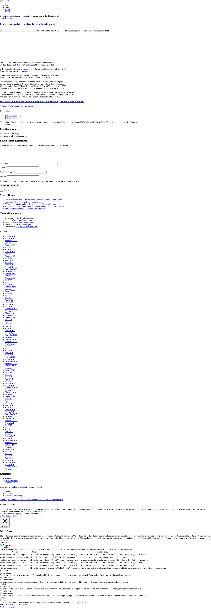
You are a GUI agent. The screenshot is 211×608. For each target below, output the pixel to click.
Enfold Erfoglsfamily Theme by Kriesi (27, 487)
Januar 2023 (9, 285)
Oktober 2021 (10, 313)
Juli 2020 (8, 346)
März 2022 (9, 302)
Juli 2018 (8, 399)
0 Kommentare (18, 106)
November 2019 (11, 364)
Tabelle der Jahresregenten (24, 218)
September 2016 (11, 447)
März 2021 (9, 328)
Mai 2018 (8, 403)
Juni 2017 (8, 427)
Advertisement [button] (5, 591)
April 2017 (9, 432)
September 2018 (11, 394)
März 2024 (9, 263)
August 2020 (10, 344)
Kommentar (5, 163)
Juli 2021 (8, 320)
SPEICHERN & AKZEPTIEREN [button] (13, 605)
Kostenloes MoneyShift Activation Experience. (23, 202)
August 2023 (10, 278)
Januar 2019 (9, 386)
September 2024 (11, 254)
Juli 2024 (8, 258)
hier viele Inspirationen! (22, 71)
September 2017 (11, 421)
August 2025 (10, 245)
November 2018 (11, 390)
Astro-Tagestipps (24, 16)
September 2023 (11, 276)
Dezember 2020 (11, 335)
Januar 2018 (9, 412)
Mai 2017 (8, 429)
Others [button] (2, 598)
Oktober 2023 (10, 274)
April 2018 (9, 405)
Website (3, 177)
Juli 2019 (8, 372)
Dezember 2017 (11, 414)
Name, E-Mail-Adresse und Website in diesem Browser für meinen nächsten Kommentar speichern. (41, 181)
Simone (31, 106)
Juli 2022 (8, 293)
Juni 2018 (8, 401)
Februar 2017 (10, 436)
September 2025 (11, 243)
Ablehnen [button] (26, 514)
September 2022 (11, 289)
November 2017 (11, 416)
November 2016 (11, 443)
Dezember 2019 (11, 361)
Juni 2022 (8, 295)
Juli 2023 (8, 280)
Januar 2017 (9, 438)
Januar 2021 (9, 333)
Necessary (7, 545)
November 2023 (11, 271)
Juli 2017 (8, 425)
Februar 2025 (10, 252)
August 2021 (10, 317)
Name (3, 168)
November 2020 (11, 337)
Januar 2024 (9, 267)
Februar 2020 (10, 357)
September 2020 (11, 342)
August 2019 (10, 370)
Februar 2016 (10, 462)
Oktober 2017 (10, 418)
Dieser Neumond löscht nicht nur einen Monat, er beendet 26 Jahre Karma (33, 200)
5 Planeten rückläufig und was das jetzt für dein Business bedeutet (30, 204)
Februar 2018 (10, 410)
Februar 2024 (10, 265)
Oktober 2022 (10, 287)
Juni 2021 (8, 322)
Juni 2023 (8, 282)
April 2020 (9, 353)
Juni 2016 (8, 454)
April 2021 (9, 326)
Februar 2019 (10, 383)
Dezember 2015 (11, 467)
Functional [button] (4, 570)
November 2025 (11, 241)
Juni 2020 (8, 348)
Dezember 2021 (11, 309)
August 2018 (10, 396)
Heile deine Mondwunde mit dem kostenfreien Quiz (25, 209)
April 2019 (9, 379)
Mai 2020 (8, 350)
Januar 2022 (9, 306)
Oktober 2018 (10, 392)
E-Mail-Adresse (7, 172)
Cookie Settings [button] (36, 514)
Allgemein (9, 478)
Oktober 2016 (10, 445)
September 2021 (11, 315)
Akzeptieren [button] (17, 514)
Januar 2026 (9, 238)
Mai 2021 (8, 324)
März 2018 (9, 407)
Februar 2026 (10, 236)
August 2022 (10, 291)
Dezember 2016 (11, 440)
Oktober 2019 (10, 366)
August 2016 (10, 449)
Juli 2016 (8, 451)
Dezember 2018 (11, 388)
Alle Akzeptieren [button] (6, 514)
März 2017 (9, 434)
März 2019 (9, 381)
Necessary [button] (4, 542)
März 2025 (9, 249)
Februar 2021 (10, 331)
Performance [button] (5, 577)
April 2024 (9, 260)
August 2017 (10, 423)
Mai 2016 (8, 456)
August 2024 (10, 256)
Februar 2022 (10, 304)
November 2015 (11, 469)
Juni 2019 (8, 375)
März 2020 (9, 355)
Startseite (13, 16)
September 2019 (11, 368)
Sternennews (10, 483)
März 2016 (9, 460)
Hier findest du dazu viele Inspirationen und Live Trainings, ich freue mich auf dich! (42, 101)
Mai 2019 (8, 377)
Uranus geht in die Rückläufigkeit (28, 24)
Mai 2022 (8, 298)
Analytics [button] (3, 584)
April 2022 (9, 300)
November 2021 (11, 311)
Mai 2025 (8, 247)
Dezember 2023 (11, 269)
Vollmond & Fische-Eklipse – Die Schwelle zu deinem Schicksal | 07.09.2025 (35, 206)
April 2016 (9, 458)
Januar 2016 (9, 465)
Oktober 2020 (10, 339)
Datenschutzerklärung (8, 516)
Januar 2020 (9, 359)
